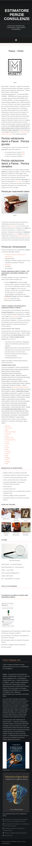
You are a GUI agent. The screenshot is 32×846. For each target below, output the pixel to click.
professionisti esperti (7, 134)
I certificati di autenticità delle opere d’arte (14, 477)
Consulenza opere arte (9, 489)
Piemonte (7, 426)
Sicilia (6, 463)
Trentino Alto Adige (10, 432)
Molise (7, 449)
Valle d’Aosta (8, 428)
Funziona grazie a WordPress (9, 841)
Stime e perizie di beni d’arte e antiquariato (15, 480)
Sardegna (7, 461)
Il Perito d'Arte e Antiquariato (18, 770)
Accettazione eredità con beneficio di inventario (16, 475)
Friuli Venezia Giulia (10, 440)
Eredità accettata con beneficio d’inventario (15, 473)
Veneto (7, 436)
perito (16, 234)
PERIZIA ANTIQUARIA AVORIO (20, 387)
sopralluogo (15, 316)
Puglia (6, 455)
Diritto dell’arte (7, 486)
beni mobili (18, 181)
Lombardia (8, 434)
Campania (7, 451)
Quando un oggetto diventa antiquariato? (14, 495)
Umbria (7, 443)
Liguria (7, 430)
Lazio (6, 445)
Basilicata (7, 457)
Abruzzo (7, 453)
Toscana (7, 441)
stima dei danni (22, 132)
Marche (7, 447)
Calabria (7, 459)
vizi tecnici (8, 264)
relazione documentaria (23, 236)
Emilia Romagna (9, 437)
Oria (23, 841)
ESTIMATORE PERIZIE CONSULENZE (17, 14)
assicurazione (12, 226)
